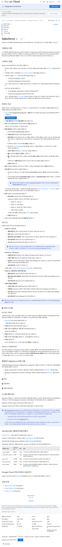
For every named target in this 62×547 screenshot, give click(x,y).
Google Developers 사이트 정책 (36, 507)
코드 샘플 (34, 524)
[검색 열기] (41, 2)
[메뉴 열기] (2, 2)
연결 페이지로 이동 (11, 118)
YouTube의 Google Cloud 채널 (53, 527)
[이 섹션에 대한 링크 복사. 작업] (8, 379)
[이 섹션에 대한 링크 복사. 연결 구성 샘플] (14, 308)
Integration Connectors (13, 6)
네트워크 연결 (50, 68)
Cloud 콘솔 (7, 113)
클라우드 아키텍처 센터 (37, 526)
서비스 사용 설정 (21, 96)
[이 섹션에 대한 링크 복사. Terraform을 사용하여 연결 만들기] (29, 431)
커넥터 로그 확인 (9, 491)
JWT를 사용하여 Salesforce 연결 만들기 (22, 268)
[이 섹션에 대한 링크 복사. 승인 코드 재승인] (13, 313)
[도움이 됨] (57, 20)
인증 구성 (28, 212)
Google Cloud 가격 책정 (7, 521)
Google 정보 (4, 536)
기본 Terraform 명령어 (31, 438)
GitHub (33, 519)
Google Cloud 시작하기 (37, 521)
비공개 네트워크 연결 (34, 182)
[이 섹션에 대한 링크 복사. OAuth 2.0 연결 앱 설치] (18, 347)
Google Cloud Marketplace (8, 524)
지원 (18, 521)
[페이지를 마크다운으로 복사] (21, 39)
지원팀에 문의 (23, 419)
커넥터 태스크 (47, 370)
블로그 (48, 519)
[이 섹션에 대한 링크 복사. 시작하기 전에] (13, 62)
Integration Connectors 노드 (13, 410)
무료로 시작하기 (54, 6)
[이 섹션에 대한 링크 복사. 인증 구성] (9, 223)
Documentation (9, 20)
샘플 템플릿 (31, 441)
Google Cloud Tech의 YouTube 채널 (52, 530)
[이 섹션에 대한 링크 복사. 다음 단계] (10, 482)
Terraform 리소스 (6, 435)
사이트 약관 (20, 536)
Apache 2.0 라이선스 (6, 507)
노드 (14, 398)
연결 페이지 (8, 320)
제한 (3, 400)
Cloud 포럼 (19, 476)
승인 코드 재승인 (41, 248)
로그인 (58, 1)
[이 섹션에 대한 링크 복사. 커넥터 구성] (12, 104)
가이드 (41, 20)
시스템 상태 (19, 526)
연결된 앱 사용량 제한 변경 (18, 355)
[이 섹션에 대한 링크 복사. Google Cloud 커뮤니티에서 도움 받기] (33, 472)
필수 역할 (21, 151)
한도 (35, 406)
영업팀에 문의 (5, 526)
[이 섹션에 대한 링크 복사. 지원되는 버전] (13, 48)
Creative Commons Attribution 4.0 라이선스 (30, 506)
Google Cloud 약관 (29, 536)
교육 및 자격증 (35, 528)
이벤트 (48, 521)
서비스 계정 (16, 75)
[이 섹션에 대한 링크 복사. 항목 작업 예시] (14, 388)
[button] (34, 154)
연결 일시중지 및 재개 (10, 485)
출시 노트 (19, 524)
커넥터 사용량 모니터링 (11, 488)
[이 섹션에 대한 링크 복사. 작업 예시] (11, 384)
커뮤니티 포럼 (20, 519)
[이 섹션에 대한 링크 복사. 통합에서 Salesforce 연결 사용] (26, 361)
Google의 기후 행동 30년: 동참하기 (42, 536)
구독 (20, 540)
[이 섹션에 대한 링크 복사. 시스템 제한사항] (15, 394)
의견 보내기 (55, 24)
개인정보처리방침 (13, 536)
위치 (20, 126)
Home (3, 20)
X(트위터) (49, 524)
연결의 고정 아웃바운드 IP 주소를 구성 (46, 189)
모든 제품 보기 (5, 519)
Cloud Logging (18, 146)
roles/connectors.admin (26, 73)
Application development (20, 20)
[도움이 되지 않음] (59, 20)
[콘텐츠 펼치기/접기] (11, 24)
